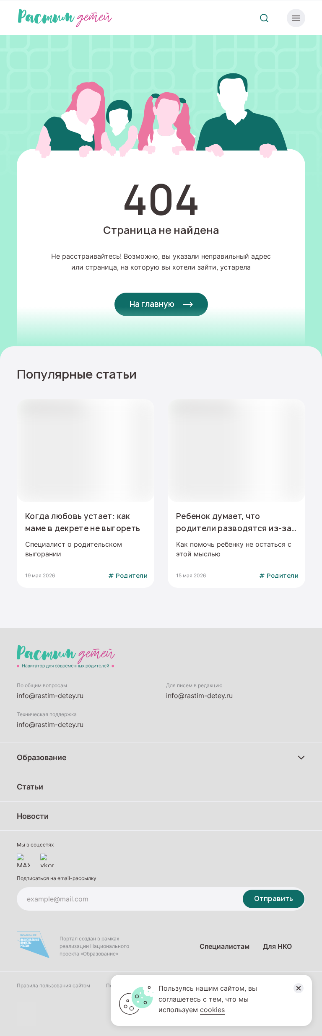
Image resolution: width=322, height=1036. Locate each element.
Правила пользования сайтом (53, 985)
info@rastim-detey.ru (50, 695)
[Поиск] (264, 18)
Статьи (30, 786)
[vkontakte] (47, 860)
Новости (33, 815)
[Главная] (65, 18)
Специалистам (224, 946)
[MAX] (23, 860)
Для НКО (277, 946)
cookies (212, 1009)
